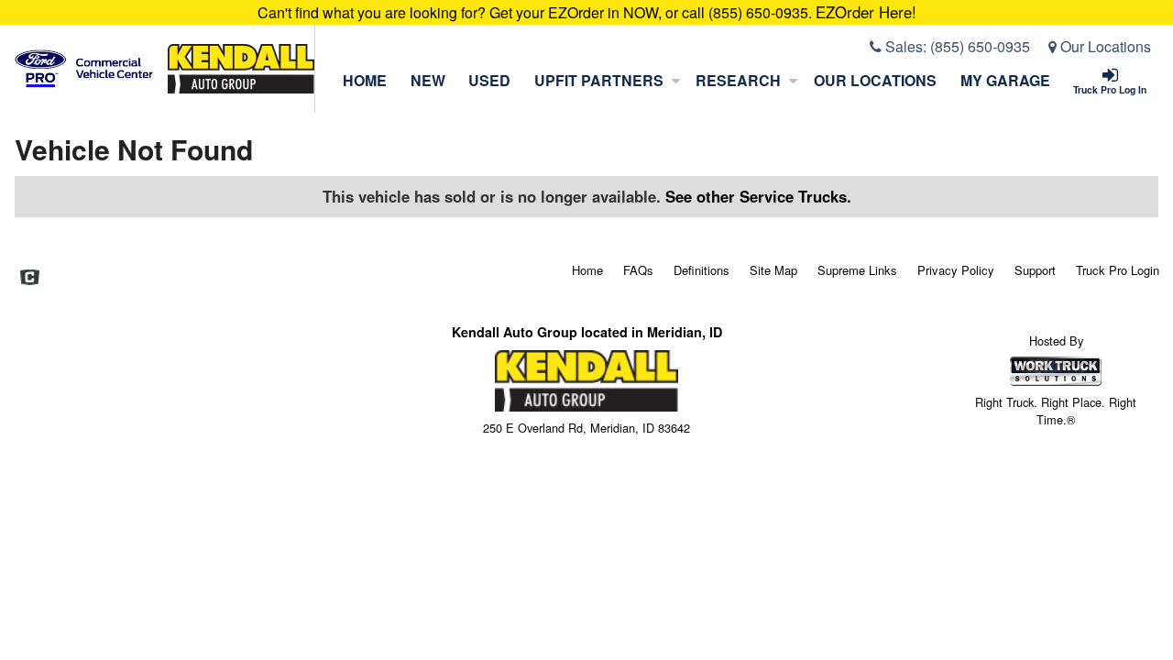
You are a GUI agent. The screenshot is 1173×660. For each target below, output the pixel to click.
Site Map (773, 270)
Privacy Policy (955, 270)
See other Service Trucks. (758, 196)
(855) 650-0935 (980, 46)
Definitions (701, 270)
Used (489, 80)
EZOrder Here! (866, 12)
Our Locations (1104, 46)
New (428, 80)
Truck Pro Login (1117, 270)
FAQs (638, 270)
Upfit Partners (598, 80)
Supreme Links (857, 270)
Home (365, 80)
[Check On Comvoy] (30, 279)
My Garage (1005, 80)
